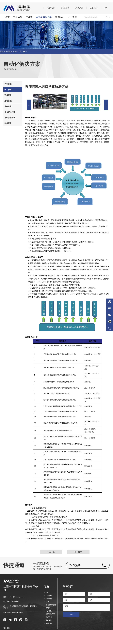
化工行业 (23, 52)
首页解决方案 (50, 614)
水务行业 (8, 106)
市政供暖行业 (10, 117)
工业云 (29, 17)
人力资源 (72, 17)
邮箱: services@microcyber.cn (13, 597)
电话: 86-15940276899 (11, 601)
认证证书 (65, 8)
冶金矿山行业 (10, 112)
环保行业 (8, 95)
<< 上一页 (51, 552)
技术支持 (79, 8)
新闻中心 (59, 17)
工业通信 (17, 17)
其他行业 (8, 123)
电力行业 (8, 84)
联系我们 (94, 8)
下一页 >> (78, 552)
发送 (71, 614)
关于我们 (51, 8)
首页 (7, 17)
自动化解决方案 (44, 17)
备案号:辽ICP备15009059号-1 (13, 613)
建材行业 (8, 100)
